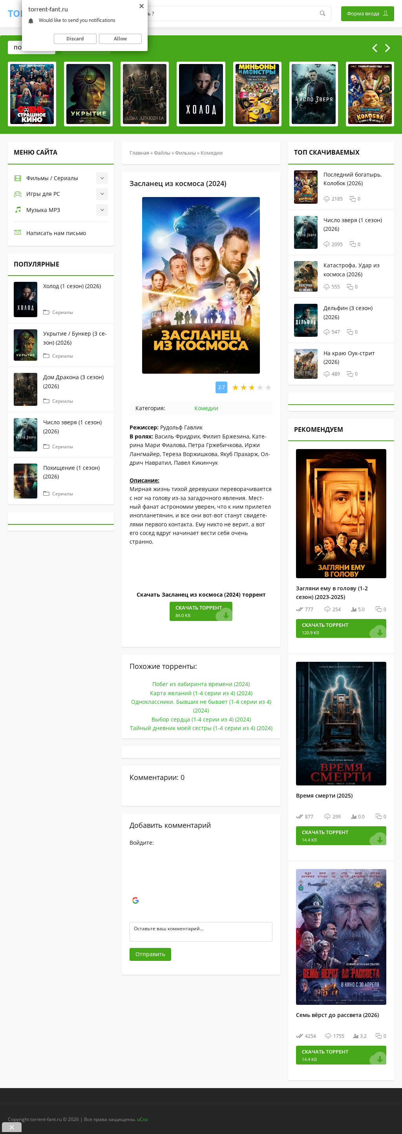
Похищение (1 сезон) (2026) (71, 472)
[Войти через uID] (135, 853)
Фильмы (185, 152)
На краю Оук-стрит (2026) (349, 357)
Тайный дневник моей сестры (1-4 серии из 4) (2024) (201, 728)
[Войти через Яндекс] (135, 889)
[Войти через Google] (135, 900)
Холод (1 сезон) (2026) (72, 286)
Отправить (150, 954)
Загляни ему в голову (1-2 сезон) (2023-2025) (332, 592)
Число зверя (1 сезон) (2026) (72, 426)
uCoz (142, 1119)
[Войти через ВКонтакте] (135, 865)
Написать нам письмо (56, 233)
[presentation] (374, 48)
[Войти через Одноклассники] (135, 912)
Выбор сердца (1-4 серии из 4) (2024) (201, 719)
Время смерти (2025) (324, 795)
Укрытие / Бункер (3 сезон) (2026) (75, 338)
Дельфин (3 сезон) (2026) (348, 312)
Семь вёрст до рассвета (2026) (337, 1015)
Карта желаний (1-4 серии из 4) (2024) (201, 693)
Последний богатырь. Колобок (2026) (352, 179)
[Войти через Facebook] (135, 877)
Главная (139, 152)
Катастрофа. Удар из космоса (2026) (351, 269)
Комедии (212, 152)
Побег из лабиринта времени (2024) (201, 684)
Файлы (162, 152)
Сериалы (62, 312)
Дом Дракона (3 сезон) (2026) (73, 381)
